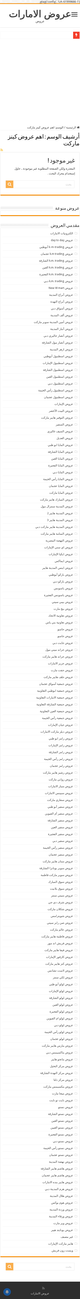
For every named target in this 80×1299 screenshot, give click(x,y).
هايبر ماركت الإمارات (60, 1243)
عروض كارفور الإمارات (59, 957)
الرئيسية (71, 127)
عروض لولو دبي (63, 1025)
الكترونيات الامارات (61, 233)
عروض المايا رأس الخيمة (58, 479)
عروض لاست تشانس (60, 970)
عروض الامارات (40, 14)
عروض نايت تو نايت (61, 1100)
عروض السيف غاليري (60, 431)
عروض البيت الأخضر (61, 410)
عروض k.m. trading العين (57, 267)
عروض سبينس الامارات (59, 793)
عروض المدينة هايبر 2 (60, 513)
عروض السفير (64, 424)
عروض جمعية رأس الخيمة (57, 718)
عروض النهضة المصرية (59, 540)
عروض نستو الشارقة (60, 1114)
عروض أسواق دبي (62, 308)
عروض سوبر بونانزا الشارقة (56, 868)
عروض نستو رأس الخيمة (58, 1148)
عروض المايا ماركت (61, 492)
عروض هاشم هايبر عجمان (57, 1175)
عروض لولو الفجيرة (61, 1011)
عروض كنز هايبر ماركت (59, 963)
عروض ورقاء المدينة (61, 1216)
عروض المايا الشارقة (60, 451)
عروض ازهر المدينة (61, 349)
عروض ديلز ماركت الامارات (56, 731)
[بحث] (9, 184)
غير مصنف (67, 1236)
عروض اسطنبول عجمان (58, 397)
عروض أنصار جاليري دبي (58, 335)
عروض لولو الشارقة (61, 998)
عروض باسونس (63, 588)
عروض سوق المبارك (60, 881)
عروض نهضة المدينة (61, 1161)
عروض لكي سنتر (63, 977)
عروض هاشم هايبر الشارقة (57, 1168)
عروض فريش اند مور (60, 943)
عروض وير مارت (63, 1223)
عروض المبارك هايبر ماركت (56, 499)
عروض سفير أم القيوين (59, 813)
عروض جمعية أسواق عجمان (56, 684)
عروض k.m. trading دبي (58, 281)
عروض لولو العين (62, 1004)
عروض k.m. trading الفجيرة (56, 274)
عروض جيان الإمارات (60, 724)
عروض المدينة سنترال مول (57, 506)
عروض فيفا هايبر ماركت (58, 950)
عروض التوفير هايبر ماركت (57, 417)
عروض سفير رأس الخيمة (58, 847)
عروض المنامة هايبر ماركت (57, 533)
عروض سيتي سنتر (62, 895)
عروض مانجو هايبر (62, 1059)
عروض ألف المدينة (61, 315)
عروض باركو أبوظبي (61, 574)
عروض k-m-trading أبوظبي (56, 247)
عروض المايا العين (62, 458)
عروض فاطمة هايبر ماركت (57, 936)
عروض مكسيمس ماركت (58, 1086)
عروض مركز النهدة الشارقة (56, 1073)
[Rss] (43, 1288)
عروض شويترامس (62, 916)
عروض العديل (64, 438)
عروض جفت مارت (62, 670)
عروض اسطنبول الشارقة (58, 369)
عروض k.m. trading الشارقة (56, 260)
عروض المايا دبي (63, 472)
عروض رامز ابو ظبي (61, 738)
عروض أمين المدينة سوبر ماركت (53, 322)
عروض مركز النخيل (61, 1066)
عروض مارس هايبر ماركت (57, 1045)
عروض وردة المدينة (61, 1209)
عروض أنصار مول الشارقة (57, 342)
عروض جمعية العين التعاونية (56, 711)
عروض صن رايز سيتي (60, 922)
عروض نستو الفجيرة (60, 1134)
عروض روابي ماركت (61, 779)
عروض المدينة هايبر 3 (60, 520)
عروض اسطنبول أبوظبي (58, 356)
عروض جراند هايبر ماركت (57, 656)
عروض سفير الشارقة (60, 820)
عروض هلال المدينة (61, 1195)
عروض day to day (62, 240)
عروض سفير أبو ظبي (60, 806)
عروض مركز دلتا (63, 1079)
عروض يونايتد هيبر (62, 1230)
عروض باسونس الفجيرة (58, 595)
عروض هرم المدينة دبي (59, 1189)
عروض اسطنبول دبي (60, 383)
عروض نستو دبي (63, 1141)
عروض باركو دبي (63, 581)
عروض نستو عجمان (61, 1155)
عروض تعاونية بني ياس (59, 622)
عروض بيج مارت (63, 608)
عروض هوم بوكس (62, 1202)
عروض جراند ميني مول (59, 649)
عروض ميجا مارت (62, 1093)
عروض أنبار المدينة (61, 329)
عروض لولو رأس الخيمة (58, 1032)
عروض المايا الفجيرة (60, 465)
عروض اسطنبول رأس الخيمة (55, 390)
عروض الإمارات (63, 404)
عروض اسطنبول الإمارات (58, 363)
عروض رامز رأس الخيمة (58, 759)
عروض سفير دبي (62, 841)
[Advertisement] (40, 81)
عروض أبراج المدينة (61, 294)
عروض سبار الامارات (60, 786)
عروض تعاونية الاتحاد (60, 615)
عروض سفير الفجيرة (60, 834)
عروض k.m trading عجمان (57, 253)
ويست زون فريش (62, 1250)
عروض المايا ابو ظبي (60, 445)
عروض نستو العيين (61, 1127)
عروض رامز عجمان (61, 765)
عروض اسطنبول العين (59, 376)
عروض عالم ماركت (61, 929)
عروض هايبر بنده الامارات (57, 1182)
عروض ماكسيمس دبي (59, 1052)
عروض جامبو (65, 629)
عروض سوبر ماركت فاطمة (57, 875)
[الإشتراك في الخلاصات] (1, 150)
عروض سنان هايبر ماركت (58, 861)
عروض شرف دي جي (60, 902)
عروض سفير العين (62, 827)
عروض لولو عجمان (61, 1038)
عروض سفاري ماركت (60, 800)
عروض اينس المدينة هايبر (57, 567)
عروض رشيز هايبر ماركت (58, 772)
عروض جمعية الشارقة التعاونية (54, 704)
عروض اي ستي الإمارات (58, 547)
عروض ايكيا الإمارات (61, 554)
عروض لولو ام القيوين (59, 1018)
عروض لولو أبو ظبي (61, 984)
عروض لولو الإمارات (61, 991)
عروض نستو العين (62, 1120)
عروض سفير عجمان (61, 854)
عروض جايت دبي (62, 643)
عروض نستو (65, 1107)
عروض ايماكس (64, 561)
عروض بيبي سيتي (62, 602)
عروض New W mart (61, 288)
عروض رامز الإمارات (60, 745)
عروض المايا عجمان (61, 486)
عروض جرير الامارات (60, 663)
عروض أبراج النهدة (61, 301)
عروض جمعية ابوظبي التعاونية (55, 690)
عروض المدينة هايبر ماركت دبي (54, 526)
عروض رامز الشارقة (61, 752)
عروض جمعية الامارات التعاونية (54, 697)
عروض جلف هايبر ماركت (58, 677)
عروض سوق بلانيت (61, 888)
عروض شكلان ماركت (60, 909)
